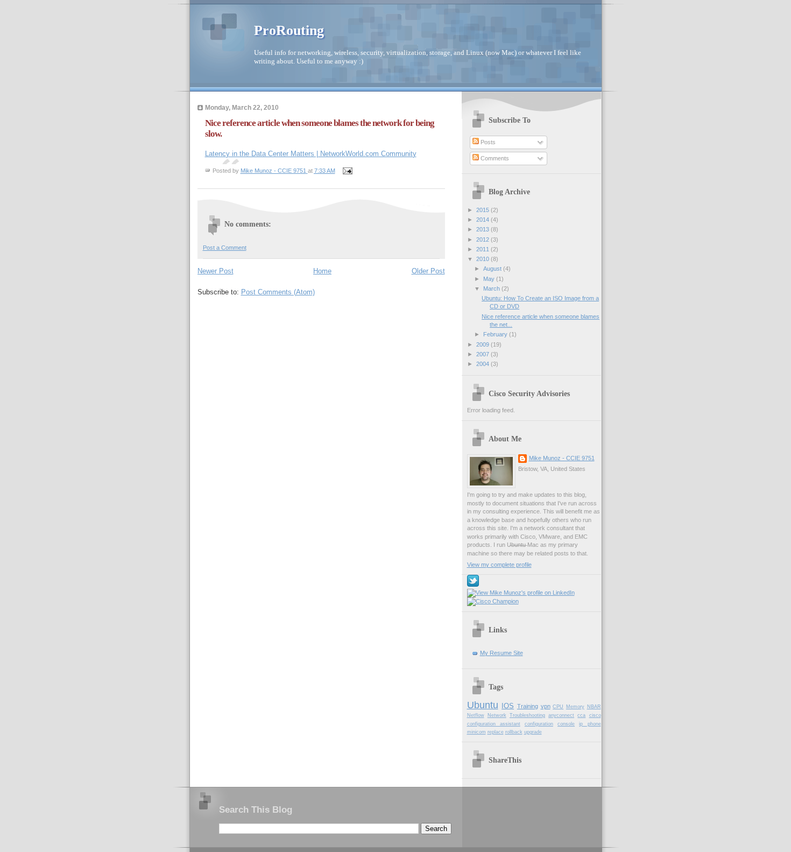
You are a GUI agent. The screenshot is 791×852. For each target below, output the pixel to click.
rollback (513, 732)
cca (581, 715)
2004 (483, 364)
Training (527, 706)
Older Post (428, 271)
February (496, 334)
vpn (545, 706)
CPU (558, 706)
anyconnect (561, 715)
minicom (476, 732)
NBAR (594, 706)
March (492, 288)
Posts (487, 142)
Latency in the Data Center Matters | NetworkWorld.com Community (310, 154)
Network (497, 715)
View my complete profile (499, 564)
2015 (483, 210)
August (493, 268)
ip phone (590, 724)
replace (496, 732)
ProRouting (289, 30)
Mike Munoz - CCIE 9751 (562, 458)
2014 (483, 219)
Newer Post (215, 271)
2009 (483, 344)
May (489, 279)
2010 (483, 259)
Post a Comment (224, 247)
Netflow (475, 715)
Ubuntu (482, 705)
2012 (483, 239)
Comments (494, 158)
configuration (539, 724)
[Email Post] (347, 170)
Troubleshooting (527, 715)
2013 (483, 229)
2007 (483, 354)
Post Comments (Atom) (278, 292)
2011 (483, 249)
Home (322, 271)
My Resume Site (501, 653)
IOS (508, 706)
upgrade (533, 732)
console (566, 724)
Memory (575, 706)
